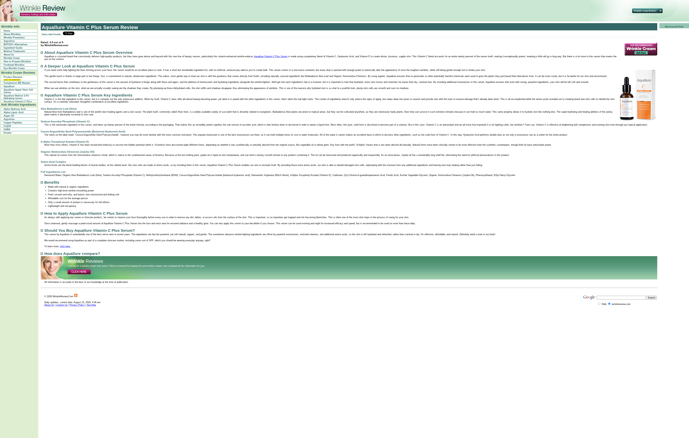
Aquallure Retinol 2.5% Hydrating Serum (16, 97)
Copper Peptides (13, 122)
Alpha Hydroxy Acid (15, 109)
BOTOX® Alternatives (15, 44)
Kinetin (7, 133)
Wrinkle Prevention (14, 37)
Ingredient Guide (13, 48)
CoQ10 (7, 126)
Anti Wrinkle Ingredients (18, 104)
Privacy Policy (77, 305)
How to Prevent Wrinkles (17, 61)
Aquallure (9, 86)
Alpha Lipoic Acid (14, 112)
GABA (7, 129)
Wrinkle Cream (12, 58)
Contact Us (62, 305)
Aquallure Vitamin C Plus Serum (270, 56)
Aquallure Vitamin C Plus (18, 101)
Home (7, 31)
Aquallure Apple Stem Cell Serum (18, 91)
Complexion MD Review (17, 83)
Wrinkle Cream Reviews (18, 72)
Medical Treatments (14, 51)
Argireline (9, 41)
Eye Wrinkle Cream (14, 68)
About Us (9, 54)
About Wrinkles (12, 34)
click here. (65, 246)
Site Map (91, 305)
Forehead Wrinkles (14, 65)
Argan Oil (9, 116)
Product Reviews (13, 78)
